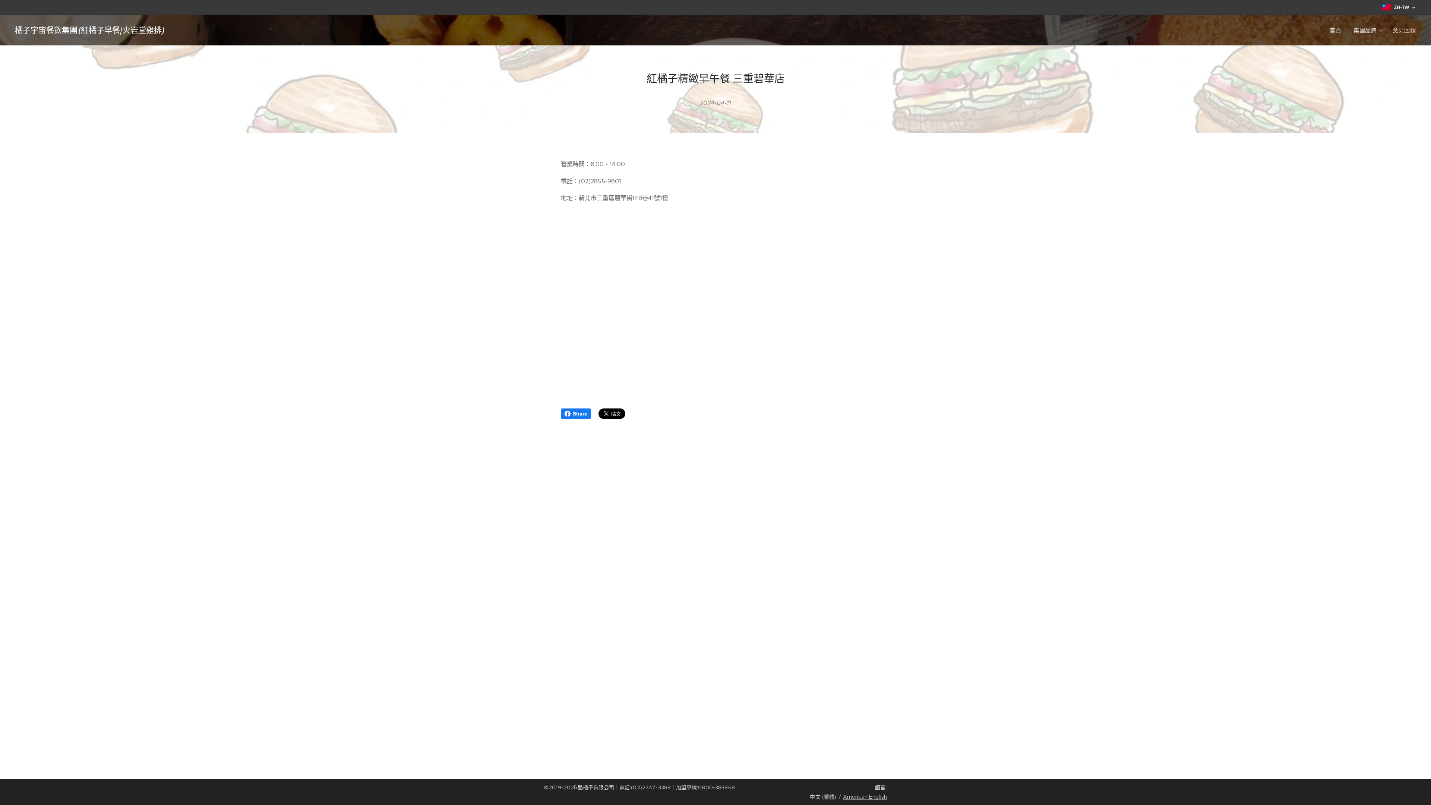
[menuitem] (1338, 30)
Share (580, 414)
